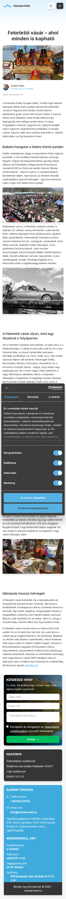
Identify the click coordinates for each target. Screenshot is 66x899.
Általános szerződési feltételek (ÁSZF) (29, 766)
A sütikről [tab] (54, 397)
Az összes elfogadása (33, 497)
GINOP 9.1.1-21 (15, 776)
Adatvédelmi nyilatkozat (20, 761)
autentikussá (31, 665)
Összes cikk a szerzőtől (22, 88)
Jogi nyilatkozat (15, 771)
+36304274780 (20, 801)
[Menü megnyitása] (59, 6)
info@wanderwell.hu (23, 812)
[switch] (57, 463)
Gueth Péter (17, 85)
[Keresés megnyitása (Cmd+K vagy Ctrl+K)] (50, 6)
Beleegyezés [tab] (12, 397)
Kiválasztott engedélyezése (33, 508)
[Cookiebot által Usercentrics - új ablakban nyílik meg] (48, 388)
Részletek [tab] (33, 397)
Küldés (31, 739)
